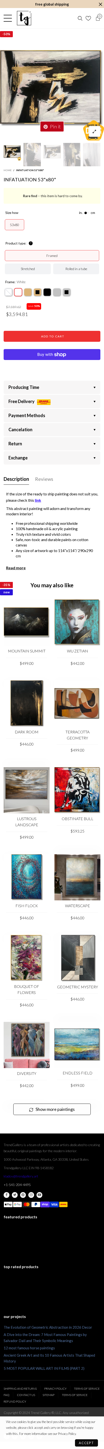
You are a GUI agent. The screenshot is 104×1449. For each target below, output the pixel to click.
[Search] (80, 18)
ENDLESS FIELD (77, 1073)
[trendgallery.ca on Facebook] (6, 1195)
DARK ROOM (26, 731)
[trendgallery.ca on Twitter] (15, 1195)
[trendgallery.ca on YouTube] (39, 1195)
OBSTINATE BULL (77, 818)
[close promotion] (100, 4)
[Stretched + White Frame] (18, 292)
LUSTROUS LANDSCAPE (26, 821)
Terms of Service (87, 1388)
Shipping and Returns (20, 1388)
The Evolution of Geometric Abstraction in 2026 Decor (48, 1327)
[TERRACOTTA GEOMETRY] (77, 703)
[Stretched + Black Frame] (47, 292)
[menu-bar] (9, 18)
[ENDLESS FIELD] (77, 1045)
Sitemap (48, 1395)
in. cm (87, 212)
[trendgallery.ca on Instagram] (31, 1195)
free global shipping (52, 4)
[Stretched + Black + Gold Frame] (37, 292)
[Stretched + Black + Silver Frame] (66, 292)
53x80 (14, 225)
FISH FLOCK (26, 905)
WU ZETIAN (77, 651)
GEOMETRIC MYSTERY (77, 986)
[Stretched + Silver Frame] (56, 292)
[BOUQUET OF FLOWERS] (27, 958)
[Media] (94, 131)
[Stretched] (8, 292)
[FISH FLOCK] (27, 877)
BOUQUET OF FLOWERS (26, 989)
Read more (16, 567)
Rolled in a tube (76, 269)
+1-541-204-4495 (17, 1185)
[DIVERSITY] (27, 1045)
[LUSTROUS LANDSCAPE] (27, 790)
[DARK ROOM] (27, 703)
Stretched (28, 269)
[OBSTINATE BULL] (77, 790)
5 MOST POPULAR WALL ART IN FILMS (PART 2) (44, 1368)
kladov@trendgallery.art (21, 1176)
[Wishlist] (89, 18)
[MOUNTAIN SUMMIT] (27, 622)
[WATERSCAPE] (77, 877)
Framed (52, 256)
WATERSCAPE (77, 905)
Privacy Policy (55, 1388)
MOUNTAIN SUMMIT (26, 651)
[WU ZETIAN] (77, 622)
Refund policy (15, 1401)
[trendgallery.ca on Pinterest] (23, 1195)
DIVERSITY (26, 1073)
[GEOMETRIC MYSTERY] (77, 958)
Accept (86, 1443)
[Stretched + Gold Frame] (27, 292)
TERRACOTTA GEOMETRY (77, 734)
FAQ (6, 1395)
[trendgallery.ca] (24, 18)
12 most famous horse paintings (29, 1348)
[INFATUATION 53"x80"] (52, 88)
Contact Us (26, 1395)
